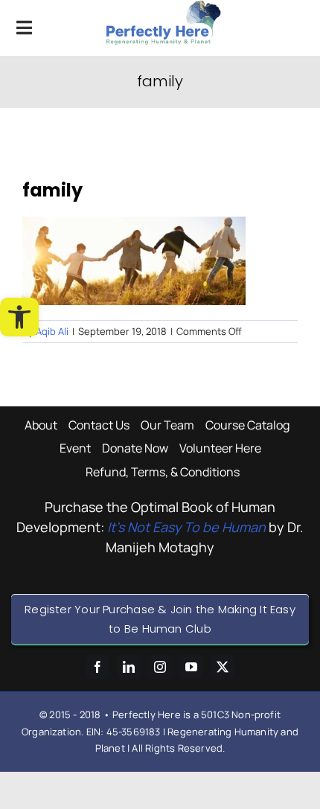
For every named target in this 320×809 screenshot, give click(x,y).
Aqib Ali (52, 331)
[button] (19, 317)
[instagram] (160, 667)
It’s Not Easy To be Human (186, 527)
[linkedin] (129, 667)
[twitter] (222, 667)
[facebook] (97, 667)
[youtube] (191, 667)
